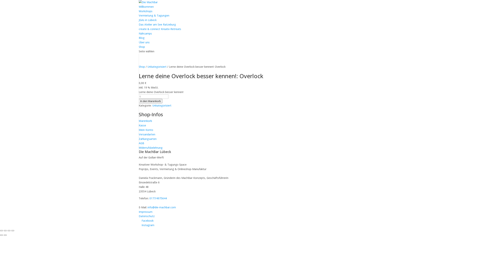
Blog (142, 38)
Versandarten (147, 134)
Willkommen (146, 6)
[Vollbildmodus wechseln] (5, 230)
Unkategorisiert (156, 66)
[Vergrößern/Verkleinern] (1, 230)
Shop (142, 47)
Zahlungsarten (148, 139)
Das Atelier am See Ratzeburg (157, 24)
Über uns (144, 42)
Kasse (142, 125)
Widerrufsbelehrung (151, 147)
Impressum (145, 212)
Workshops (145, 11)
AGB (141, 143)
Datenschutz (147, 216)
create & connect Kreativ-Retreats (160, 29)
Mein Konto (146, 130)
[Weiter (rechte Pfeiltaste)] (5, 235)
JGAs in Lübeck (148, 20)
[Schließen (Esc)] (12, 230)
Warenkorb (145, 121)
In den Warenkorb (150, 101)
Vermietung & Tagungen (154, 15)
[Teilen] (9, 230)
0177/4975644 (158, 198)
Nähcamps (145, 33)
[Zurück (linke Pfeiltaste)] (1, 235)
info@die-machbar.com (162, 207)
